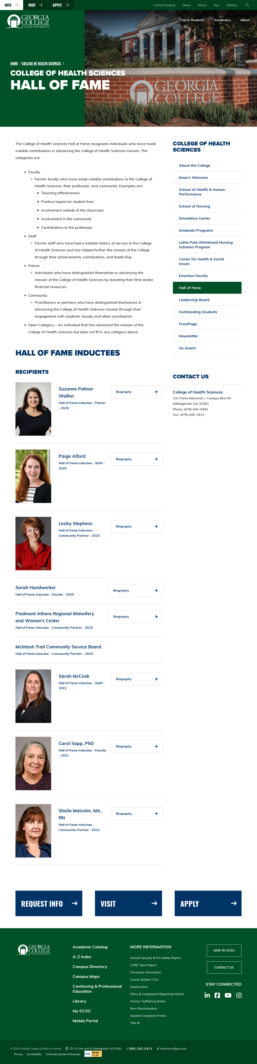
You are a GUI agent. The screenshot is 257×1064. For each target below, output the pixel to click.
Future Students (192, 20)
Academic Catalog (90, 946)
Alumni (202, 5)
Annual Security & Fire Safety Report (155, 958)
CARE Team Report (143, 965)
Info (9, 5)
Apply (58, 5)
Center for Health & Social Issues (201, 261)
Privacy (18, 1054)
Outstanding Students (198, 312)
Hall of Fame (190, 287)
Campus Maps (86, 976)
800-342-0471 (141, 1049)
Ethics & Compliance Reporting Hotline (157, 994)
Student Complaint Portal (148, 1016)
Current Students (164, 5)
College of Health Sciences (42, 63)
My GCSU (82, 1010)
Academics (222, 20)
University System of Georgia (63, 1054)
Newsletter (188, 336)
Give (216, 5)
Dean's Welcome (193, 177)
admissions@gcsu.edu (173, 1048)
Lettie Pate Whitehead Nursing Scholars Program (206, 244)
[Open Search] (247, 5)
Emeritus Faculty (193, 275)
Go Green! (187, 348)
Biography (124, 392)
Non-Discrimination (143, 1008)
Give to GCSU (224, 950)
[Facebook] (217, 995)
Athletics (232, 5)
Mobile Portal (85, 1020)
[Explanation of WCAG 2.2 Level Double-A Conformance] (93, 1054)
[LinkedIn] (207, 995)
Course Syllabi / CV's (144, 979)
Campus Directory (90, 966)
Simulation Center (194, 218)
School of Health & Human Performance (202, 191)
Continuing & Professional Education (97, 989)
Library (79, 1001)
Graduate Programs (196, 230)
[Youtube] (228, 995)
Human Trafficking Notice (147, 1001)
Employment (139, 987)
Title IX (135, 1023)
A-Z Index (82, 956)
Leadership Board (194, 299)
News (186, 5)
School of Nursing (194, 206)
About (245, 20)
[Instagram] (239, 995)
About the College (194, 165)
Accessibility (34, 1054)
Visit (33, 5)
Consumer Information (145, 972)
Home (14, 63)
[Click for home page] (27, 28)
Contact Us (224, 967)
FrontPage (188, 324)
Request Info (42, 903)
